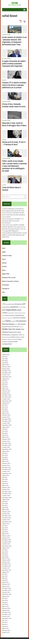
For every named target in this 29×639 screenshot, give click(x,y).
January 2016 (6, 610)
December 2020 (6, 491)
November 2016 (6, 590)
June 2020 (5, 503)
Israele (23, 324)
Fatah (3, 321)
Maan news (21, 326)
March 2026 (5, 365)
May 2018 (5, 554)
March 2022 (5, 461)
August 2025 (5, 379)
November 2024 (6, 397)
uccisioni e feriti (6, 341)
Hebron (16, 324)
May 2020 (5, 505)
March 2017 (5, 582)
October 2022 (6, 447)
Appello (4, 252)
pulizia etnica (15, 337)
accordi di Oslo (10, 304)
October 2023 (6, 423)
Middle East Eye (8, 329)
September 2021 (6, 473)
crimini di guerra (9, 315)
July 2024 (4, 405)
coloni (19, 310)
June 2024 (5, 407)
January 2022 (6, 465)
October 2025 (6, 375)
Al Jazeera (18, 304)
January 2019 (6, 538)
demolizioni (19, 315)
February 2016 (6, 608)
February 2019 (6, 536)
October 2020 (6, 495)
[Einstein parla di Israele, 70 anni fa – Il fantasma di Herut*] (14, 137)
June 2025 (5, 383)
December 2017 (6, 564)
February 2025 (6, 391)
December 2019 (6, 516)
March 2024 (5, 413)
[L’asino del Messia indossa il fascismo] (14, 182)
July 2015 (4, 620)
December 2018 (6, 540)
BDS (3, 310)
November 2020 (6, 493)
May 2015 (5, 624)
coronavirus (11, 313)
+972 (3, 304)
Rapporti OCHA (5, 274)
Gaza (7, 320)
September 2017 (6, 570)
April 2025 (5, 387)
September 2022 (6, 449)
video (3, 292)
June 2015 (5, 622)
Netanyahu (6, 335)
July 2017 (4, 574)
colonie (5, 313)
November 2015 (6, 614)
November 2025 (6, 373)
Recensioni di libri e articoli (8, 277)
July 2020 (4, 501)
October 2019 (6, 520)
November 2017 (6, 566)
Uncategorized (5, 288)
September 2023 (6, 425)
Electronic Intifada (19, 318)
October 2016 (6, 592)
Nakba (19, 332)
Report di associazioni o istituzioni (10, 281)
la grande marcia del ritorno (10, 326)
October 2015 (6, 616)
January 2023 (6, 441)
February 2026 (6, 367)
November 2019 (6, 518)
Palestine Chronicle (6, 337)
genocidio (13, 321)
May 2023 (5, 433)
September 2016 (6, 594)
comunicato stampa (7, 255)
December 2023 (6, 419)
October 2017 (6, 568)
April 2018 (5, 556)
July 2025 (4, 381)
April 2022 (5, 459)
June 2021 (5, 479)
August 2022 (5, 451)
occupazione (14, 335)
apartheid (14, 307)
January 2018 (6, 562)
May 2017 (5, 578)
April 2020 (5, 508)
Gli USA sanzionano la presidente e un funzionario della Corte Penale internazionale (12, 221)
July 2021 (4, 477)
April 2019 (5, 532)
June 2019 (5, 528)
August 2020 (5, 499)
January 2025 (6, 393)
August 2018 (5, 548)
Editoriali (4, 263)
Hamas (11, 324)
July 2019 (4, 526)
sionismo (4, 339)
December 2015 (6, 612)
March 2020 (5, 509)
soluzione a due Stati (12, 339)
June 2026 (5, 359)
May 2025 (5, 385)
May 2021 (5, 481)
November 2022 (6, 445)
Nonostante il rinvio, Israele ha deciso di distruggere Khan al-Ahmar (14, 124)
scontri (22, 337)
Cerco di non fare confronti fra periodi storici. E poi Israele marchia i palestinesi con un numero (13, 215)
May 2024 (5, 409)
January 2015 (6, 632)
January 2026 (6, 369)
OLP (23, 335)
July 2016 (4, 598)
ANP (23, 304)
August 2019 (5, 524)
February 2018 (6, 560)
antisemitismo (6, 307)
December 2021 (6, 467)
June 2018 (5, 552)
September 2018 (6, 546)
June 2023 (5, 431)
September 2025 (6, 377)
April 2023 (5, 435)
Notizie (8, 34)
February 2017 (6, 584)
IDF (19, 324)
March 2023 (5, 437)
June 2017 (5, 576)
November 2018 (6, 542)
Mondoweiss (13, 332)
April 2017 (5, 580)
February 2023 (6, 439)
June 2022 (5, 455)
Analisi (4, 34)
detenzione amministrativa (7, 317)
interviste (4, 266)
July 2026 (4, 356)
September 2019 (6, 522)
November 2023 (6, 421)
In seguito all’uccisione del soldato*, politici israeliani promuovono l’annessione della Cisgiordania (14, 63)
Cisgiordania (10, 309)
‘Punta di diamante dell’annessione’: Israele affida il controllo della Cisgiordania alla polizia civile (14, 235)
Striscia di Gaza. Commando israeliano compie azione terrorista (13, 105)
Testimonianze (5, 285)
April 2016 (5, 604)
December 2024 (6, 395)
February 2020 (6, 512)
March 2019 (5, 534)
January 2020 (6, 513)
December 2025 (6, 371)
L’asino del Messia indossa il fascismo (11, 188)
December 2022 (6, 443)
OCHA (20, 335)
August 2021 (5, 475)
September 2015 (6, 618)
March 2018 (5, 558)
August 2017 (5, 572)
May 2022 (5, 457)
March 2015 (5, 628)
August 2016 (5, 596)
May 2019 (5, 530)
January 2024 (6, 417)
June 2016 (5, 600)
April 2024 (5, 411)
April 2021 (5, 483)
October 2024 (6, 399)
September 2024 (6, 401)
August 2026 (5, 354)
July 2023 (4, 429)
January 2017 (6, 586)
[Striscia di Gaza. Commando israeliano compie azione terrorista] (14, 99)
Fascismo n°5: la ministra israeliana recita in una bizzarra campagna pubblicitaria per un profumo (14, 85)
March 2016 (5, 606)
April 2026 (5, 363)
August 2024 (5, 403)
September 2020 (6, 497)
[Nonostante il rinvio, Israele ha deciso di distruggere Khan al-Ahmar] (14, 118)
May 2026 (5, 361)
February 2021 (6, 487)
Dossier (4, 259)
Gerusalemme (21, 321)
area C (19, 307)
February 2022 (6, 463)
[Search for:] (14, 196)
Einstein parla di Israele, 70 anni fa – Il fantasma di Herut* (13, 143)
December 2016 (6, 588)
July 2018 (4, 550)
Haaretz (5, 324)
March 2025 (5, 389)
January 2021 (6, 489)
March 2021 (5, 485)
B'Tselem (23, 307)
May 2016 (5, 602)
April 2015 (5, 626)
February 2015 (6, 630)
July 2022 (4, 453)
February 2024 (6, 415)
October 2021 (6, 471)
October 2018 (6, 544)
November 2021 (6, 469)
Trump (19, 339)
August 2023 (5, 427)
